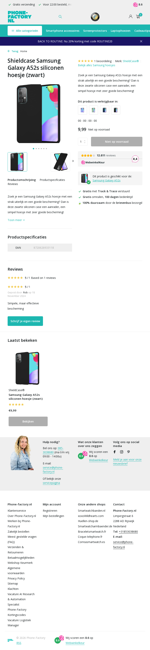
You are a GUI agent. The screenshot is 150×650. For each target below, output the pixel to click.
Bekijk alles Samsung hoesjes (96, 65)
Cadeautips (142, 31)
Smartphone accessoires (62, 31)
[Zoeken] (60, 17)
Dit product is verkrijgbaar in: (98, 101)
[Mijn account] (130, 17)
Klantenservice (17, 510)
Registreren (50, 510)
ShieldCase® (131, 61)
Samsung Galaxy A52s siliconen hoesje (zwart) (26, 397)
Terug (14, 51)
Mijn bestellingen (53, 516)
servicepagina (51, 483)
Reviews (13, 184)
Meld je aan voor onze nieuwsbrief (127, 461)
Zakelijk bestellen (18, 531)
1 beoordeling (103, 61)
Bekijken (28, 421)
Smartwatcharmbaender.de (95, 526)
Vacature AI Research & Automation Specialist (21, 599)
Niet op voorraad (117, 141)
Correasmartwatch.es (91, 542)
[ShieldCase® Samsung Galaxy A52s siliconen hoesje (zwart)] (28, 368)
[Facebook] (114, 452)
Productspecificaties (52, 180)
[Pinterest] (128, 452)
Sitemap (13, 583)
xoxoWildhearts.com (91, 516)
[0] (137, 16)
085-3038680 (53, 450)
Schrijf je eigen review (25, 321)
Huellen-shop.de (88, 521)
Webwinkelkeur (98, 460)
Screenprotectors (95, 31)
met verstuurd (106, 191)
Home (23, 51)
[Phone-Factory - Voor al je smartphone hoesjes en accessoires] (20, 17)
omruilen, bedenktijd (108, 197)
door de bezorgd (110, 203)
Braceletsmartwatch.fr (92, 531)
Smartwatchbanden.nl (91, 510)
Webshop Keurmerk (20, 563)
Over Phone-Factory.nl (22, 516)
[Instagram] (121, 452)
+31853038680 (128, 531)
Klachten (13, 589)
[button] (33, 148)
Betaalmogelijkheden (21, 557)
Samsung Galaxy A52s (107, 180)
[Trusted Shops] (95, 16)
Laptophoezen (120, 31)
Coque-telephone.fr (90, 536)
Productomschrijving (22, 180)
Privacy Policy (16, 578)
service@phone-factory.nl (53, 469)
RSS (18, 643)
